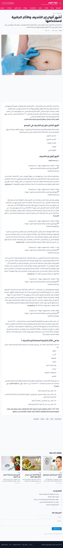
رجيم (54, 13)
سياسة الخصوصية (17, 544)
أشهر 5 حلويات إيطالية (53, 497)
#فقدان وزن (36, 419)
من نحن (30, 544)
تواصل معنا (24, 544)
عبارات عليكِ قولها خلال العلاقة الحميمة (49, 494)
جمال (40, 8)
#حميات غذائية (58, 419)
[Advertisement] (31, 88)
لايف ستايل (17, 8)
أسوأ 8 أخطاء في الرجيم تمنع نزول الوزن (33, 475)
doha (60, 30)
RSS (10, 544)
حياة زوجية (32, 8)
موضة (25, 8)
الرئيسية (58, 8)
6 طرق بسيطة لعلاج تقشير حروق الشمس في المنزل (46, 499)
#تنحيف (42, 419)
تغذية (46, 8)
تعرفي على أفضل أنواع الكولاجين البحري (49, 502)
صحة (52, 8)
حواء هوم (59, 13)
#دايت (52, 419)
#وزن (47, 419)
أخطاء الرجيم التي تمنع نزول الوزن (52, 475)
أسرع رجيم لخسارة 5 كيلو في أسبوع (12, 475)
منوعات (9, 8)
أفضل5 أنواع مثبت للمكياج (52, 505)
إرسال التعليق (56, 529)
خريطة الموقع (4, 544)
